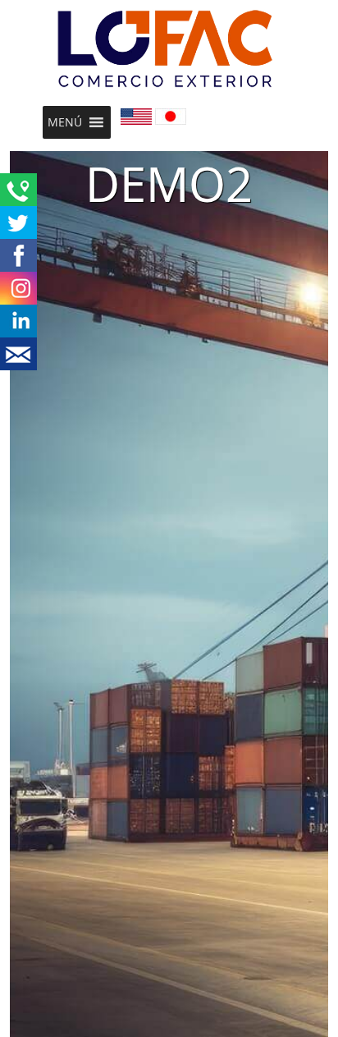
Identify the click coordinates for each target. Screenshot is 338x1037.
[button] (65, 122)
